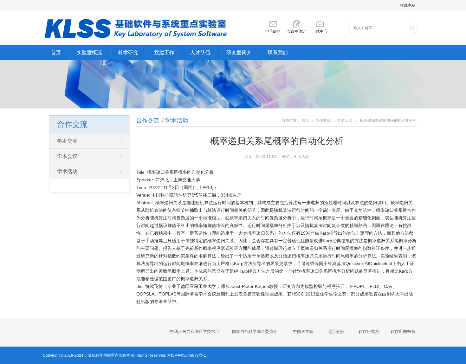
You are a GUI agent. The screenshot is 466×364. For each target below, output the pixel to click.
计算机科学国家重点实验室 (107, 355)
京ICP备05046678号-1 (186, 355)
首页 (56, 52)
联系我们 (278, 52)
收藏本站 (407, 5)
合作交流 (147, 120)
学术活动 (176, 120)
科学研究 (128, 52)
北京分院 (336, 331)
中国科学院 (303, 331)
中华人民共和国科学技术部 (194, 331)
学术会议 (67, 156)
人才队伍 (200, 52)
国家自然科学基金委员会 (254, 331)
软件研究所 (369, 331)
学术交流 (67, 141)
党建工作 (164, 52)
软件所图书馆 (404, 331)
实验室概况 (89, 52)
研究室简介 (239, 52)
